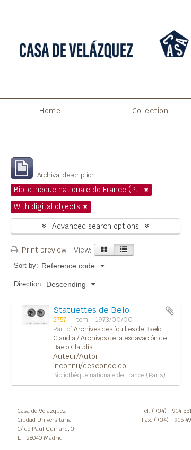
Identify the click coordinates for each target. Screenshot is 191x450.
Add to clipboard (169, 310)
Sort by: (26, 265)
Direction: (28, 284)
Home (49, 110)
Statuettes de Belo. (92, 310)
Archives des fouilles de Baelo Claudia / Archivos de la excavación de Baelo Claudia (110, 338)
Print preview (43, 250)
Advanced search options (95, 226)
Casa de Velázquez (42, 411)
